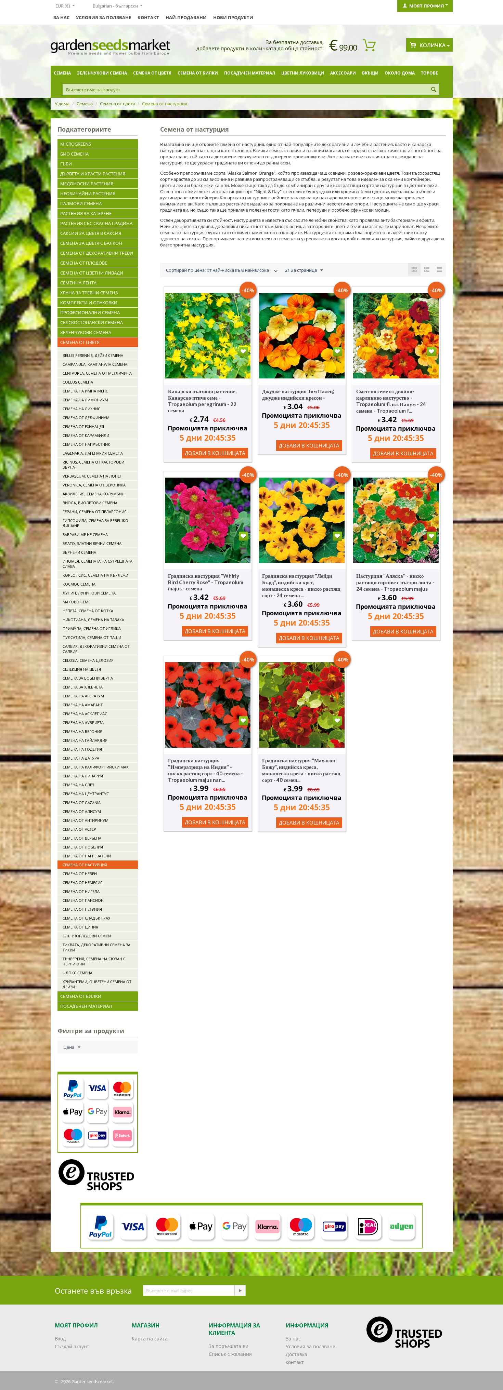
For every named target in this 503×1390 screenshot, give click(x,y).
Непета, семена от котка (88, 610)
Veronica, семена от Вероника (94, 484)
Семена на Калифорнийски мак (96, 767)
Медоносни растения (86, 184)
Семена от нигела (81, 891)
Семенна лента (78, 283)
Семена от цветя (152, 73)
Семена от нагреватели (87, 855)
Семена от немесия (83, 882)
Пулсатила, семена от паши (92, 637)
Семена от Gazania (82, 802)
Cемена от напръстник (86, 444)
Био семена (74, 154)
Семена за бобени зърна (88, 678)
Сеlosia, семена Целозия (88, 660)
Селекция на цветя (82, 669)
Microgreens (75, 144)
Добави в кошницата (215, 453)
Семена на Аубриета (83, 722)
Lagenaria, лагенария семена (93, 453)
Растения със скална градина (96, 223)
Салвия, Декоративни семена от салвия (96, 649)
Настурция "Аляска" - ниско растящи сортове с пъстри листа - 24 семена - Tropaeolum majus (395, 582)
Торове (429, 73)
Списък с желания (230, 1354)
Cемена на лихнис (81, 408)
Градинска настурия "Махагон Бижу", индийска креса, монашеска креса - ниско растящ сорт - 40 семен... (301, 770)
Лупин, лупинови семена (89, 593)
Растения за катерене (86, 213)
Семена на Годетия (82, 749)
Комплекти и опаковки (88, 302)
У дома (62, 104)
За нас (61, 17)
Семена (62, 73)
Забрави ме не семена (85, 534)
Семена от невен (80, 873)
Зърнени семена (79, 552)
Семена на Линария (83, 775)
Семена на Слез (78, 784)
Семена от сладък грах (86, 918)
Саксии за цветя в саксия (90, 233)
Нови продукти (233, 17)
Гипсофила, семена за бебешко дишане (95, 523)
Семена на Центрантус (86, 793)
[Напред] (239, 1290)
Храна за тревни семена (89, 293)
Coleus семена (78, 382)
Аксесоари (343, 73)
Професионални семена (90, 312)
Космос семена (79, 584)
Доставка (296, 1354)
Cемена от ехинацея (83, 426)
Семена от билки (198, 73)
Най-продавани (186, 17)
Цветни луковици (302, 73)
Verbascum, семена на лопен (92, 476)
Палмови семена (81, 203)
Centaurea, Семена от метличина (97, 373)
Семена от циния (80, 927)
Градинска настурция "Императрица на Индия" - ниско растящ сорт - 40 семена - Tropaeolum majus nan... (205, 770)
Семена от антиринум (85, 820)
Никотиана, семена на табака (93, 619)
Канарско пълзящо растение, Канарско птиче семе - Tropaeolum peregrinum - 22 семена (202, 400)
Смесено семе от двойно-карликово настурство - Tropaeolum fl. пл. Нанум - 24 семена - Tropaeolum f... (391, 401)
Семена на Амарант (83, 704)
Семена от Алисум (82, 811)
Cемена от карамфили (86, 435)
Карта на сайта (150, 1338)
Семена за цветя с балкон (91, 243)
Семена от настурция (85, 864)
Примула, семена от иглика (92, 628)
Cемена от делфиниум (86, 417)
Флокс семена (77, 972)
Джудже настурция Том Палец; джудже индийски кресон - (298, 394)
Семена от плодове (83, 263)
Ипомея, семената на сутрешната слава (97, 564)
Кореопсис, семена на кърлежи (95, 575)
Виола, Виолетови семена (90, 502)
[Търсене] (433, 89)
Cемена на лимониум (85, 399)
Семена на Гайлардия (85, 740)
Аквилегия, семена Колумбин (94, 493)
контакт (148, 17)
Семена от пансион (83, 900)
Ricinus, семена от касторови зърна (93, 464)
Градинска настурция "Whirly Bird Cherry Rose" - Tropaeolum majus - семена (205, 582)
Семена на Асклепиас (85, 713)
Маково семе (76, 601)
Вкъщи (370, 73)
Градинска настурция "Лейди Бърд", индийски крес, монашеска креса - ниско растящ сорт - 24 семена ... (301, 585)
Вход (60, 1338)
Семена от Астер (79, 829)
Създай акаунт (72, 1346)
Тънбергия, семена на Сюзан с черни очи (94, 961)
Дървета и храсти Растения (92, 174)
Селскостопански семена (91, 322)
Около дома (400, 73)
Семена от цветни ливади (91, 273)
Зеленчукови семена (102, 73)
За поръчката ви (228, 1346)
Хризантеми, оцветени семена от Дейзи (97, 984)
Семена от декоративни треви (96, 253)
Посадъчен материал (249, 73)
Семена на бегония (82, 731)
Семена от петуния (82, 909)
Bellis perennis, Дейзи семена (93, 355)
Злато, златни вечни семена (92, 543)
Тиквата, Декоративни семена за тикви (96, 947)
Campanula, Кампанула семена (95, 364)
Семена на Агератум (83, 695)
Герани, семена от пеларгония (95, 511)
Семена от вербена (82, 838)
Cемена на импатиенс (85, 390)
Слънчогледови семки (87, 935)
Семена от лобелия (83, 847)
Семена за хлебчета (83, 687)
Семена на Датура (81, 758)
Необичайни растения (87, 193)
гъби (66, 164)
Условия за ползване (103, 17)
